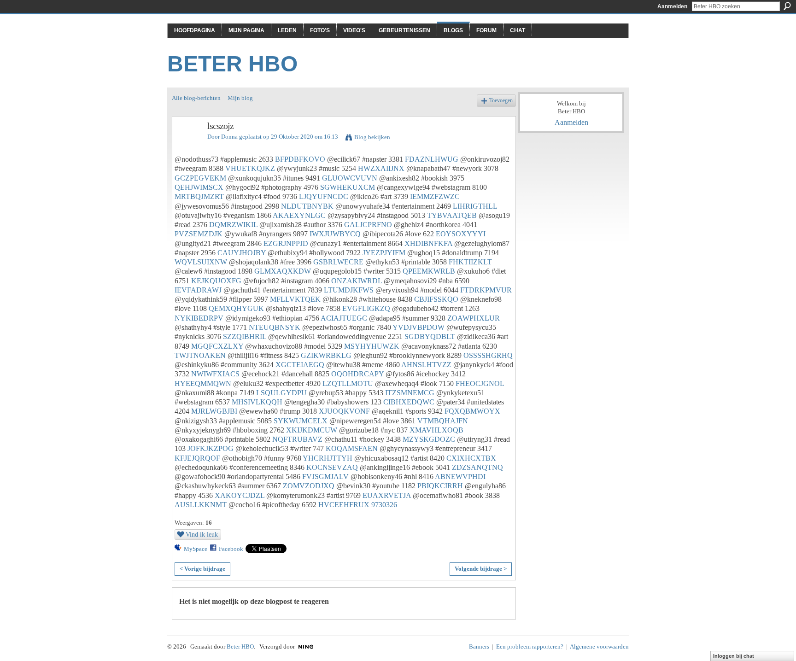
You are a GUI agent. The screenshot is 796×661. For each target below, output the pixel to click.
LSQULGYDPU (281, 393)
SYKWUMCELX (301, 421)
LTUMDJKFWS (349, 290)
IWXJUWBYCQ (335, 234)
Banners (479, 646)
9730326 (384, 505)
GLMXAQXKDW (282, 271)
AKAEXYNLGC (299, 215)
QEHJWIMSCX (199, 187)
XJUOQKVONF (344, 411)
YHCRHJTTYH (327, 458)
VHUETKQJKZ (250, 168)
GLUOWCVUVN (349, 178)
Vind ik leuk (202, 534)
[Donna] (187, 145)
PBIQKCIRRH (440, 486)
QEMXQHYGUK (236, 308)
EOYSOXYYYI (461, 234)
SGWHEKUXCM (347, 187)
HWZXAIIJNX (381, 168)
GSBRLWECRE (338, 262)
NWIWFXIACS (215, 374)
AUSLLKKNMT (201, 505)
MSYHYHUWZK (371, 346)
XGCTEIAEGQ (299, 365)
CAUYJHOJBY (241, 253)
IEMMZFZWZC (435, 196)
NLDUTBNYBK (307, 206)
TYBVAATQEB (452, 215)
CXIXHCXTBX (471, 458)
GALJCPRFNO (368, 224)
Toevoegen (501, 101)
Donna (229, 136)
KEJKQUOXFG (216, 281)
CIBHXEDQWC (408, 402)
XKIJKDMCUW (311, 430)
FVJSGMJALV (325, 476)
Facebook (231, 548)
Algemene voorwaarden (599, 646)
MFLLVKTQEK (295, 299)
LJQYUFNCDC (323, 196)
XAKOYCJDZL (239, 495)
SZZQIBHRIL (244, 336)
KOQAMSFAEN (352, 448)
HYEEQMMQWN (203, 383)
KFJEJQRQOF (197, 458)
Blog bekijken (372, 137)
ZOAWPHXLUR (473, 318)
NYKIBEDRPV (199, 318)
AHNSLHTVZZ (426, 365)
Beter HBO (232, 64)
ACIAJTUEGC (344, 318)
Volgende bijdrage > (481, 568)
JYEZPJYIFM (384, 253)
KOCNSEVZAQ (332, 467)
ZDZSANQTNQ (477, 467)
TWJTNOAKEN (200, 355)
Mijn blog (240, 97)
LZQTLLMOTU (347, 383)
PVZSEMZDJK (198, 234)
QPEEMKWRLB (429, 271)
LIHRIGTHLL (475, 206)
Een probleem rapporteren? (529, 646)
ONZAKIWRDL (356, 281)
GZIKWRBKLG (326, 355)
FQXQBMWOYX (472, 411)
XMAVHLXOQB (436, 430)
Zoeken (787, 6)
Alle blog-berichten (196, 97)
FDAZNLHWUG (431, 159)
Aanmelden (672, 6)
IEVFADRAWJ (198, 290)
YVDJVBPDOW (418, 327)
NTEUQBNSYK (274, 327)
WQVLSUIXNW (201, 262)
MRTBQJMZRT (199, 196)
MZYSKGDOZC (429, 439)
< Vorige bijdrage (202, 568)
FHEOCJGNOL (480, 383)
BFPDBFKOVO (300, 159)
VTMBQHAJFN (442, 421)
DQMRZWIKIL (233, 224)
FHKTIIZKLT (470, 262)
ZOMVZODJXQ (308, 486)
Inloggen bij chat (733, 656)
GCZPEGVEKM (200, 178)
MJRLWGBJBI (214, 411)
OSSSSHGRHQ (488, 355)
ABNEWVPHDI (460, 476)
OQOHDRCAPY (357, 374)
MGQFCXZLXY (217, 346)
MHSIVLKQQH (257, 402)
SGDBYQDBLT (429, 336)
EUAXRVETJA (387, 495)
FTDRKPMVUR (486, 290)
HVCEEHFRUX (343, 505)
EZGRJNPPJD (285, 243)
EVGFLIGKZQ (366, 308)
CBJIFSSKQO (436, 299)
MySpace (195, 548)
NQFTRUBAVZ (297, 439)
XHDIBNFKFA (428, 243)
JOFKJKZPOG (210, 448)
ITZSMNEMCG (409, 393)
